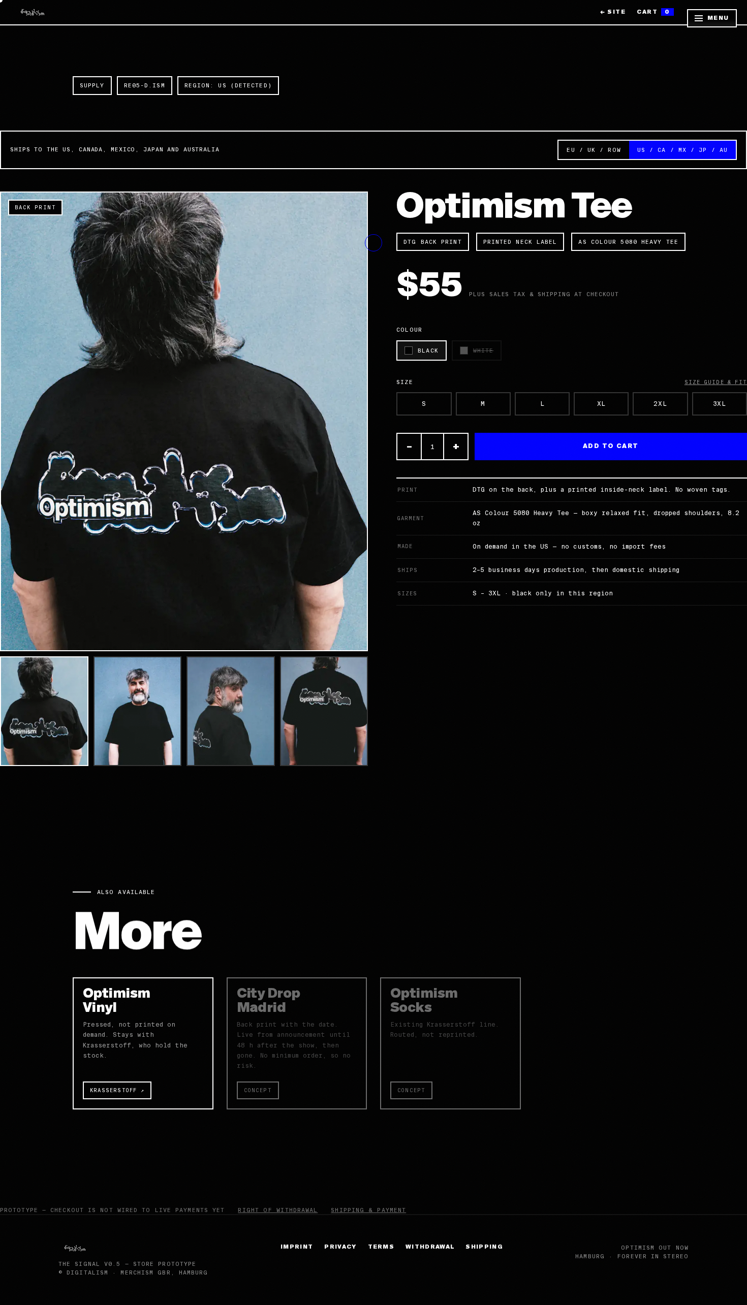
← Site (613, 12)
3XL (719, 404)
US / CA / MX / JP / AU (682, 149)
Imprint (297, 1247)
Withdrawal (430, 1247)
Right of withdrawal (278, 1210)
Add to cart (611, 446)
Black (428, 350)
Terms (381, 1247)
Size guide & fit (715, 382)
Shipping (484, 1247)
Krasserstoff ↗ (117, 1090)
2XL (660, 404)
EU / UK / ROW (593, 149)
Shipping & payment (368, 1210)
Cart (653, 12)
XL (601, 404)
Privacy (340, 1247)
